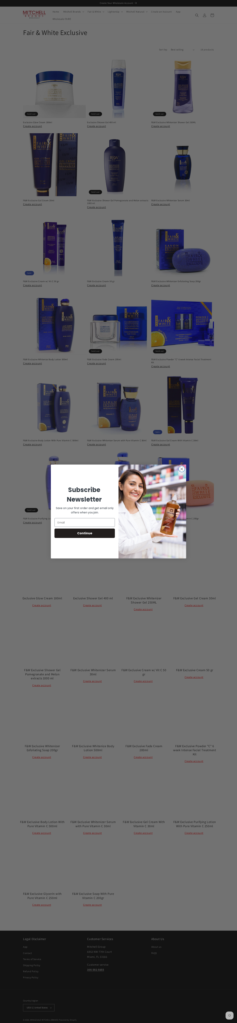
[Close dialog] (182, 469)
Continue (84, 533)
